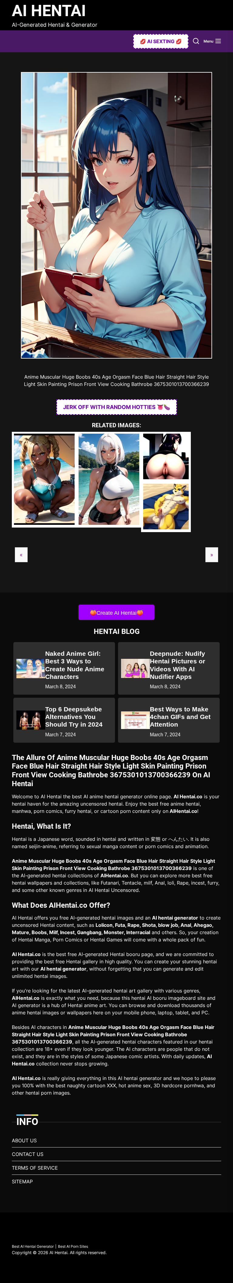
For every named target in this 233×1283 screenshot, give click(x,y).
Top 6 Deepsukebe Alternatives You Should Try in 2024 (74, 717)
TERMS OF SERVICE (35, 1168)
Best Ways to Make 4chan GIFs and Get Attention (180, 717)
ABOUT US (24, 1140)
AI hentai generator (175, 918)
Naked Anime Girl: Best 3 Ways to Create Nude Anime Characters (74, 665)
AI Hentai (49, 11)
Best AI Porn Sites (73, 1246)
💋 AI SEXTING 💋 (161, 41)
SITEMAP (22, 1181)
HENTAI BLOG (117, 631)
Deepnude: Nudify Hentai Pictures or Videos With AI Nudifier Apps (177, 665)
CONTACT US (27, 1154)
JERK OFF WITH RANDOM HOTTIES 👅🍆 (116, 407)
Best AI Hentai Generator (33, 1246)
